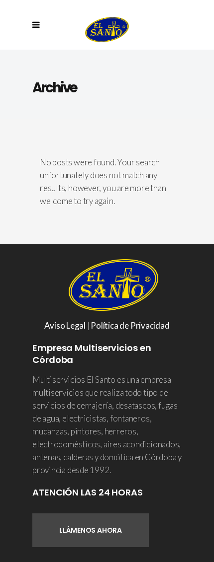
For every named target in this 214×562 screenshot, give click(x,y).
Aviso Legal (65, 325)
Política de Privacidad (130, 325)
